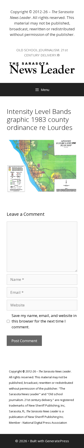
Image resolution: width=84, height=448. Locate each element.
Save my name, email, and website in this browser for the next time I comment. (44, 321)
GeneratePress (57, 441)
